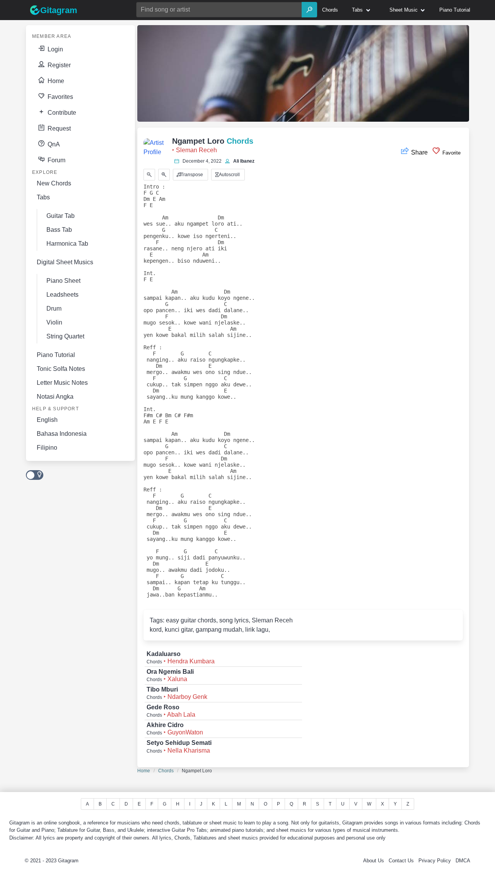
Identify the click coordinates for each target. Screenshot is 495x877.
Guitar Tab (60, 215)
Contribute (61, 112)
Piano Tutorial (56, 355)
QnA (53, 144)
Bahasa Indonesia (62, 433)
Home (55, 81)
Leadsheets (62, 294)
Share (419, 152)
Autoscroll (229, 174)
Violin (54, 322)
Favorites (59, 96)
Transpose (191, 174)
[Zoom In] (164, 174)
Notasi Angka (55, 396)
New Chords (54, 183)
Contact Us (401, 860)
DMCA (463, 860)
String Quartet (65, 336)
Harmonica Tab (67, 243)
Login (54, 49)
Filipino (47, 447)
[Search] (309, 9)
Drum (53, 308)
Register (58, 65)
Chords (166, 770)
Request (58, 128)
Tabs (43, 197)
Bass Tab (59, 229)
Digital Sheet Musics (65, 262)
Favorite (451, 153)
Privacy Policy (434, 860)
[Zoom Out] (149, 174)
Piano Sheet (63, 280)
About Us (373, 860)
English (47, 419)
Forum (55, 160)
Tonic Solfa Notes (61, 368)
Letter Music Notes (62, 382)
